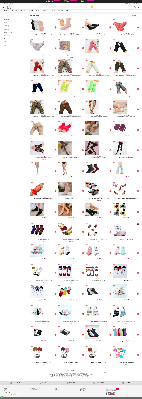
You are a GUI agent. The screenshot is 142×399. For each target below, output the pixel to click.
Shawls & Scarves (8, 29)
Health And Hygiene (92, 377)
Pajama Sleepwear (85, 374)
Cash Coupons (83, 389)
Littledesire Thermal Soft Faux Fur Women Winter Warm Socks (43, 218)
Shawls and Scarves (77, 372)
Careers (5, 390)
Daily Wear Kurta (82, 373)
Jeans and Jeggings (103, 372)
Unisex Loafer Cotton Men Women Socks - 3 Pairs (43, 300)
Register (133, 3)
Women (6, 46)
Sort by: (132, 15)
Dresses (6, 23)
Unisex (6, 48)
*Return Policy (32, 390)
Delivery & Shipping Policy (33, 389)
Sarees (87, 373)
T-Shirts (6, 22)
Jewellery (44, 10)
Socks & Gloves (7, 35)
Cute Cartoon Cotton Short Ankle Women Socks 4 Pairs (43, 259)
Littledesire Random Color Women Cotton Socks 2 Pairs (98, 321)
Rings (67, 375)
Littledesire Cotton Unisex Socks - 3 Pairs (71, 280)
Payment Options (32, 388)
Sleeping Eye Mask (72, 377)
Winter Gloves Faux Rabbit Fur (43, 137)
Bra (63, 374)
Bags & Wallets (52, 10)
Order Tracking (128, 3)
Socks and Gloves (110, 372)
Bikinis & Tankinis (73, 374)
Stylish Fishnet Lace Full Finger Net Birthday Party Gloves (126, 34)
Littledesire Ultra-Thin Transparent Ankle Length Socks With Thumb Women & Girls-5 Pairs (126, 199)
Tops (5, 20)
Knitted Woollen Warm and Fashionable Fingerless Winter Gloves (98, 55)
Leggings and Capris (54, 372)
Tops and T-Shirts (41, 372)
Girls (5, 41)
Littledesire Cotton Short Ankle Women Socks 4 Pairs (126, 300)
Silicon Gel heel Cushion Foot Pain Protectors (126, 239)
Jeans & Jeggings (7, 33)
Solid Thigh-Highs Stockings (71, 177)
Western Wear (22, 10)
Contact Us (5, 389)
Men (5, 45)
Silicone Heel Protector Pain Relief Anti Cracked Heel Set (126, 116)
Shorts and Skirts (71, 372)
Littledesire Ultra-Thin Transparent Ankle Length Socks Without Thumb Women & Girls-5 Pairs (71, 55)
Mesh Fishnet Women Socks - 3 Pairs (43, 239)
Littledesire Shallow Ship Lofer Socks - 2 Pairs (43, 362)
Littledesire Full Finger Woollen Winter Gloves (126, 137)
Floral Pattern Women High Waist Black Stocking (98, 157)
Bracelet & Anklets (72, 375)
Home (4, 12)
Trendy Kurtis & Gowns (75, 373)
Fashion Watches (86, 375)
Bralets (61, 374)
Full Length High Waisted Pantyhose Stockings (126, 157)
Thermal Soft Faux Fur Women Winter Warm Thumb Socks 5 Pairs (98, 177)
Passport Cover (82, 376)
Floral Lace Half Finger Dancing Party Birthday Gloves (43, 157)
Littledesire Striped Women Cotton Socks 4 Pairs (71, 321)
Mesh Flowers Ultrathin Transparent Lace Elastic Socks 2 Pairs (99, 198)
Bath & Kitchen (78, 377)
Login (138, 3)
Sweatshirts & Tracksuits (9, 31)
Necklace (77, 375)
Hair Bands (81, 375)
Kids (126, 364)
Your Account (57, 390)
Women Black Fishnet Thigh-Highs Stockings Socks (98, 116)
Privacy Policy (18, 397)
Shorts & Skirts (7, 28)
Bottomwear (7, 25)
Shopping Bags (87, 376)
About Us (5, 388)
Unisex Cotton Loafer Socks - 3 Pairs (126, 280)
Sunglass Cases (65, 377)
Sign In (56, 389)
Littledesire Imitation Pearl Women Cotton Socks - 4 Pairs (44, 34)
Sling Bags (68, 376)
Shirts (59, 372)
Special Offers (14, 10)
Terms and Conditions (24, 397)
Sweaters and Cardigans (95, 372)
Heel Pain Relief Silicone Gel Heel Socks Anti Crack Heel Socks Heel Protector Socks (126, 178)
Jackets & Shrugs (7, 26)
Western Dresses (48, 372)
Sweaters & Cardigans (8, 32)
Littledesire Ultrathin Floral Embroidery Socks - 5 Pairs (98, 239)
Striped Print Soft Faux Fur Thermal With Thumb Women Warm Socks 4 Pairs (126, 218)
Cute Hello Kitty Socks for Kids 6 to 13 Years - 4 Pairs (126, 362)
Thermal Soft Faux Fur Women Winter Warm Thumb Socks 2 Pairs (98, 218)
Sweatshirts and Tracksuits (86, 372)
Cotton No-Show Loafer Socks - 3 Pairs (71, 300)
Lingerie (37, 10)
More (67, 10)
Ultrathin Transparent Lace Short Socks (71, 198)
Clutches (72, 376)
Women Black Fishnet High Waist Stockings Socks (71, 157)
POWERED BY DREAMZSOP (134, 397)
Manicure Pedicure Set (84, 377)
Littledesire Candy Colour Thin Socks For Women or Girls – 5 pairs (126, 341)
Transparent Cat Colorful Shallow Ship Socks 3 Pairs (43, 280)
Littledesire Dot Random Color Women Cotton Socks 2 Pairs (71, 259)
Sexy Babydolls (79, 374)
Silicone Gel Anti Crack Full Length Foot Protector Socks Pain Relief (71, 34)
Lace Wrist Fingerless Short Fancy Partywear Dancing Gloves (43, 198)
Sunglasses (60, 10)
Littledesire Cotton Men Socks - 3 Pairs (43, 341)
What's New (6, 10)
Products (7, 12)
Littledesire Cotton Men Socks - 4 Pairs (98, 300)
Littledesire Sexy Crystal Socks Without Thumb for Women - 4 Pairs (98, 34)
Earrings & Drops (63, 375)
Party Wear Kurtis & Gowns (66, 373)
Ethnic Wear (31, 10)
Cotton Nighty (91, 374)
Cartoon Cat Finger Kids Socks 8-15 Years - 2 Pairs (71, 239)
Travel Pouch (77, 376)
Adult (6, 44)
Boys (5, 42)
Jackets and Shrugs (64, 372)
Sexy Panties (67, 374)
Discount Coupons (83, 388)
